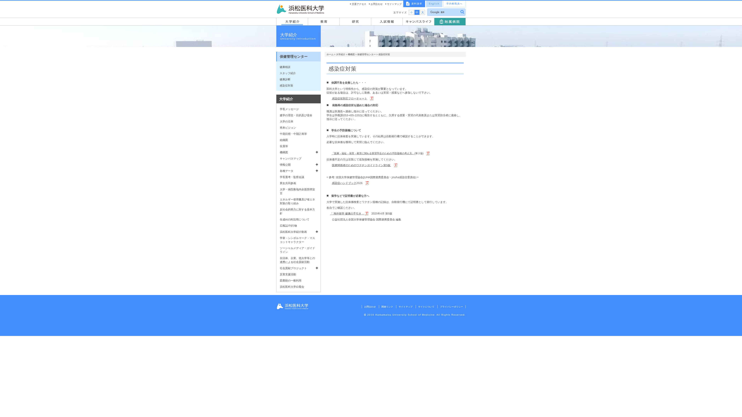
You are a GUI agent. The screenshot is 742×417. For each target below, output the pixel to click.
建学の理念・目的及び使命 (296, 115)
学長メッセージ (289, 109)
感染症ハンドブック (344, 183)
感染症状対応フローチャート (349, 98)
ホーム (330, 54)
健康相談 (285, 67)
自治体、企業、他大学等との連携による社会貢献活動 (297, 260)
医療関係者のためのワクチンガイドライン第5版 (361, 165)
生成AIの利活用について (294, 219)
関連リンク (387, 306)
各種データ (286, 171)
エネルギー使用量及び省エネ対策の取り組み (297, 201)
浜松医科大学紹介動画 (293, 232)
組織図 (284, 140)
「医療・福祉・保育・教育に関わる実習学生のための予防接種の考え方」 (373, 153)
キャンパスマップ (290, 158)
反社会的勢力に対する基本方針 (297, 211)
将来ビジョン (288, 127)
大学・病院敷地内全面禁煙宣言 (297, 191)
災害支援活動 (288, 274)
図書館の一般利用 (290, 280)
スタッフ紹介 (288, 73)
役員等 (284, 146)
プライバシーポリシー (451, 306)
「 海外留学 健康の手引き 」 (347, 213)
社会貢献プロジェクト (293, 268)
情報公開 (285, 164)
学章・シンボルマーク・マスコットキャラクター (297, 240)
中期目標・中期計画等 (293, 134)
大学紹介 (340, 54)
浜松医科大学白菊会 (292, 286)
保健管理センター (366, 54)
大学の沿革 (286, 121)
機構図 (351, 54)
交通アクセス (359, 4)
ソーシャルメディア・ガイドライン (297, 250)
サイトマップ (394, 4)
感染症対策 (286, 85)
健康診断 (285, 79)
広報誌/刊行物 (288, 225)
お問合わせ (377, 4)
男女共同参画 (288, 183)
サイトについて (426, 306)
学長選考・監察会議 (292, 177)
